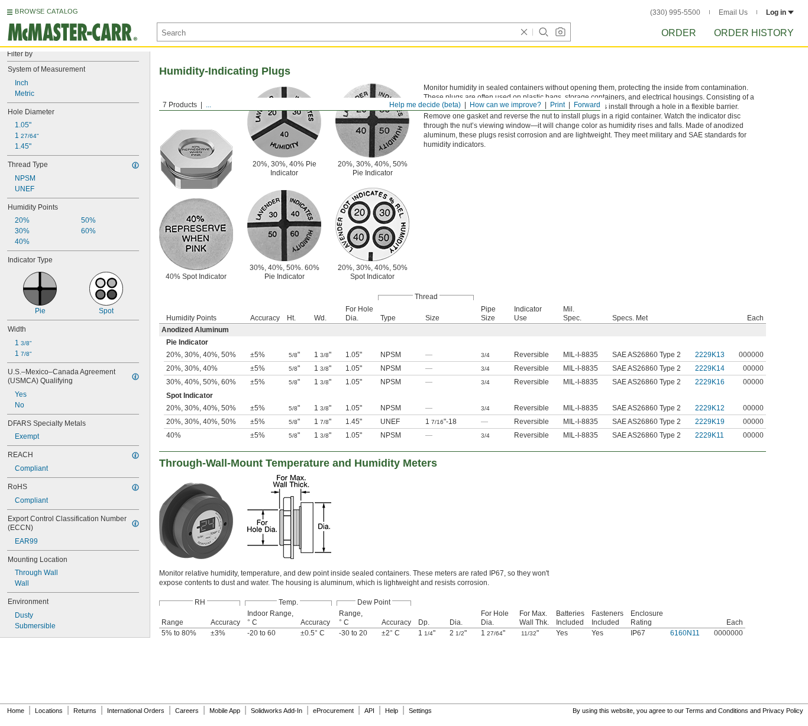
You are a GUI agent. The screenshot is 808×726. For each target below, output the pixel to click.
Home (15, 710)
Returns (84, 710)
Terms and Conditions (717, 710)
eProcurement (333, 710)
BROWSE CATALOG (46, 11)
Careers (187, 710)
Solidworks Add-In (276, 710)
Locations (49, 710)
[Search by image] (560, 32)
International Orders (135, 710)
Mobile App (224, 710)
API (369, 710)
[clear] (524, 32)
